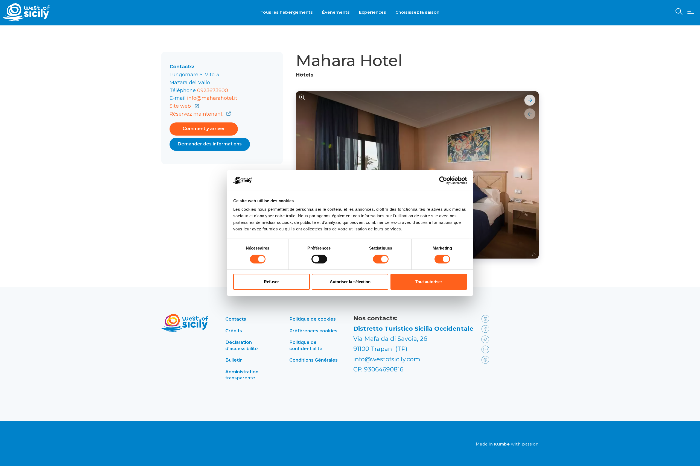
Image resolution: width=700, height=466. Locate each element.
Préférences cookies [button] (313, 330)
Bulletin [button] (234, 360)
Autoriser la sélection (350, 281)
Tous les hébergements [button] (286, 12)
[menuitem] (286, 11)
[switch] (319, 259)
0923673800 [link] (212, 90)
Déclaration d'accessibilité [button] (241, 345)
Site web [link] (181, 106)
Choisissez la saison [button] (417, 12)
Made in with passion (507, 444)
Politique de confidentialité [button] (305, 345)
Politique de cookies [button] (312, 319)
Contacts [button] (235, 319)
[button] (691, 11)
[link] (492, 318)
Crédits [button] (233, 330)
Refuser (271, 281)
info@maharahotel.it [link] (212, 98)
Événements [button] (336, 12)
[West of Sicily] (26, 12)
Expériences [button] (372, 12)
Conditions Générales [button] (313, 360)
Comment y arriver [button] (204, 128)
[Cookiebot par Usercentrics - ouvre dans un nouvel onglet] (443, 180)
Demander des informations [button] (210, 143)
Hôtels (305, 75)
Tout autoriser (428, 281)
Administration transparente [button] (241, 374)
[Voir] (302, 97)
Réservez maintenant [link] (197, 114)
